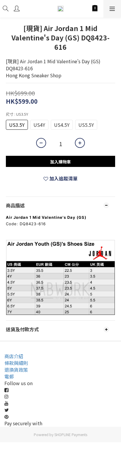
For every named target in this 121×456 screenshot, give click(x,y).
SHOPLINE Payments (70, 434)
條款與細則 (16, 362)
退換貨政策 (16, 369)
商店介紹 (13, 356)
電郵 (9, 376)
